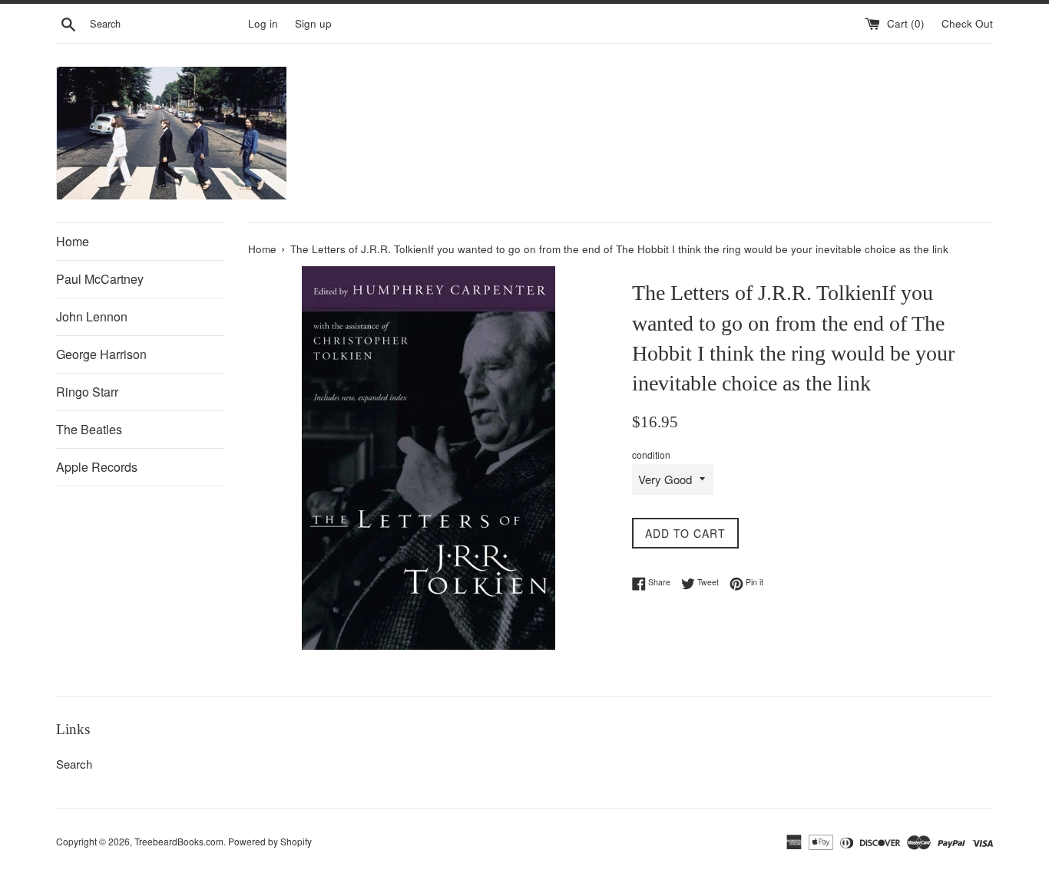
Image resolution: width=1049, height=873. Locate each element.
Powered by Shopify (270, 841)
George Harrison (101, 354)
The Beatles (89, 429)
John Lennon (91, 316)
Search (74, 764)
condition (651, 454)
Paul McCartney (100, 279)
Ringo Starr (87, 391)
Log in (263, 23)
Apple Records (96, 467)
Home (72, 241)
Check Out (967, 23)
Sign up (313, 23)
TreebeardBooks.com (178, 841)
